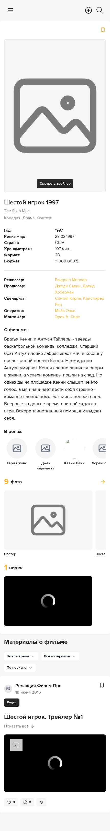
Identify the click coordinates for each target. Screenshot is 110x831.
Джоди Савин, (69, 286)
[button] (13, 618)
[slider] (48, 610)
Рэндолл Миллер (71, 279)
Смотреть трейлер (55, 183)
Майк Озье (65, 310)
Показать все (16, 726)
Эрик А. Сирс (67, 316)
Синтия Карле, (69, 298)
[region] (48, 601)
